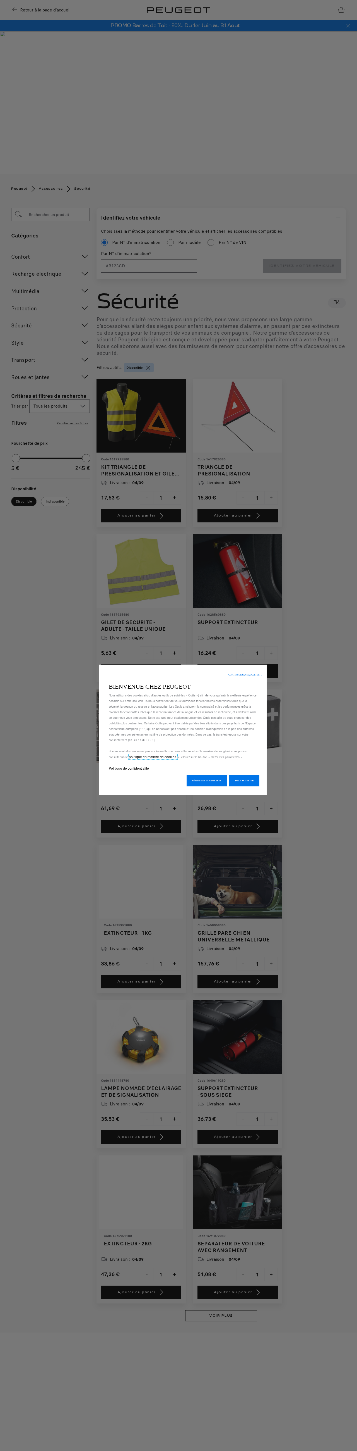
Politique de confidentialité (129, 768)
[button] (245, 675)
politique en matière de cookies (153, 756)
